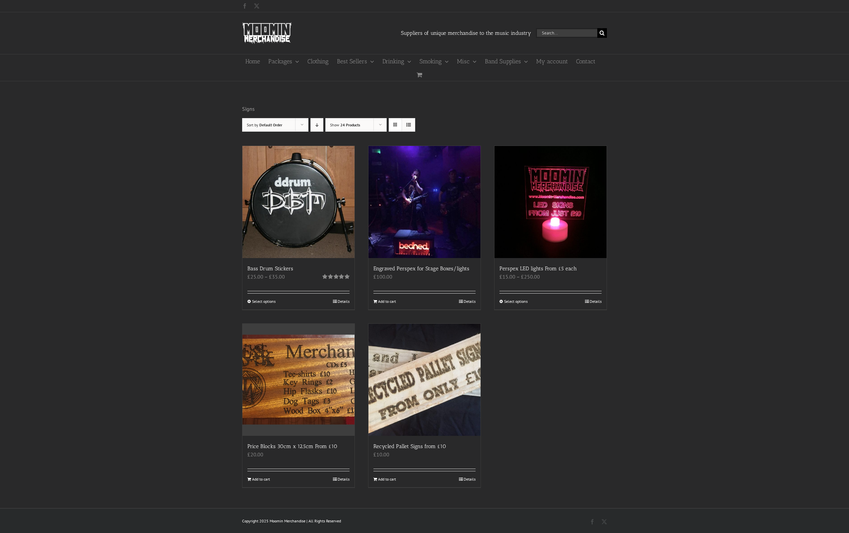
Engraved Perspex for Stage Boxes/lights (421, 268)
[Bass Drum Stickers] (298, 202)
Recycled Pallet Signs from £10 (409, 446)
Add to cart (387, 301)
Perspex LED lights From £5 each (538, 268)
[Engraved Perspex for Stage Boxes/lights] (424, 202)
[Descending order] (316, 125)
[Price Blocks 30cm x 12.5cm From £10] (298, 380)
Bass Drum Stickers (270, 268)
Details (344, 301)
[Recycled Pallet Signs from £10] (424, 380)
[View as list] (408, 124)
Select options (264, 301)
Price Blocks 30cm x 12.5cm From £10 (292, 446)
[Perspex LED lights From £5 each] (550, 202)
